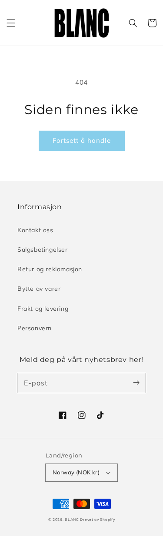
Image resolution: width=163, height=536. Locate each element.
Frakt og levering (42, 308)
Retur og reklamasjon (49, 269)
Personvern (34, 328)
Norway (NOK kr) (76, 472)
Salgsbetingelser (42, 249)
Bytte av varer (38, 289)
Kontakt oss (35, 230)
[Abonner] (136, 382)
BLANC (72, 519)
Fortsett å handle (82, 140)
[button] (10, 23)
